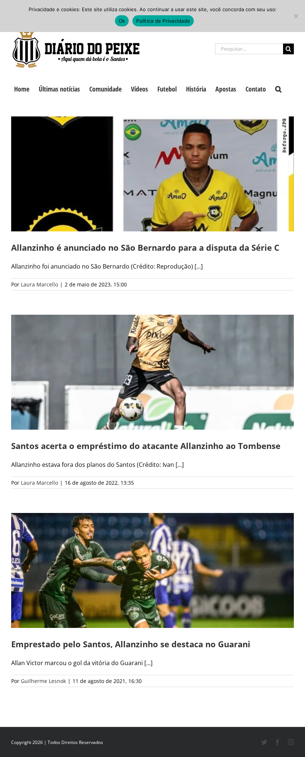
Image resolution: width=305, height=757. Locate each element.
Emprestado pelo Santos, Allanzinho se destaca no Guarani (130, 643)
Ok (122, 21)
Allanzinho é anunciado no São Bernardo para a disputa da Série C (145, 247)
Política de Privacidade (163, 21)
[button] (278, 88)
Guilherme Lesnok (43, 680)
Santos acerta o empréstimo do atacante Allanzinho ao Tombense (145, 445)
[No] (295, 16)
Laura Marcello (39, 284)
